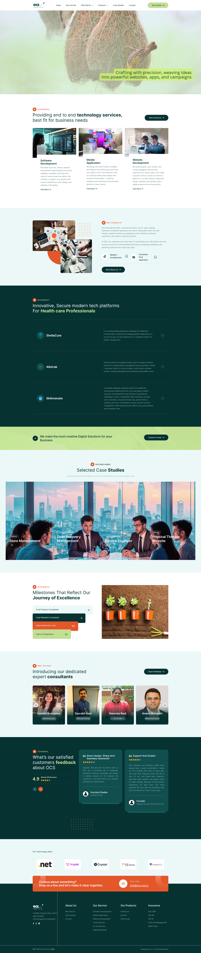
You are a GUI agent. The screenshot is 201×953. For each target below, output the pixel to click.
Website (156, 532)
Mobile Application (93, 161)
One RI (150, 919)
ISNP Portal (152, 926)
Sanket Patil (117, 713)
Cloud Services (99, 922)
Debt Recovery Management (69, 539)
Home (58, 5)
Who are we (71, 5)
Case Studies (118, 5)
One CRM (152, 911)
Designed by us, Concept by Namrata (154, 949)
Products (102, 5)
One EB (151, 915)
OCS (53, 949)
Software (14, 536)
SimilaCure (53, 335)
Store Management (24, 541)
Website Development (141, 161)
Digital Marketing (100, 930)
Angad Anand (83, 713)
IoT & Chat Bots (99, 926)
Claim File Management (157, 922)
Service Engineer (118, 541)
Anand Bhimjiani (49, 713)
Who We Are (70, 911)
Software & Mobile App (66, 532)
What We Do (86, 5)
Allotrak (51, 367)
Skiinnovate (54, 398)
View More (45, 189)
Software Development (49, 162)
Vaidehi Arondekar (152, 713)
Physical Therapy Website (166, 539)
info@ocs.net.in (139, 885)
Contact (132, 5)
